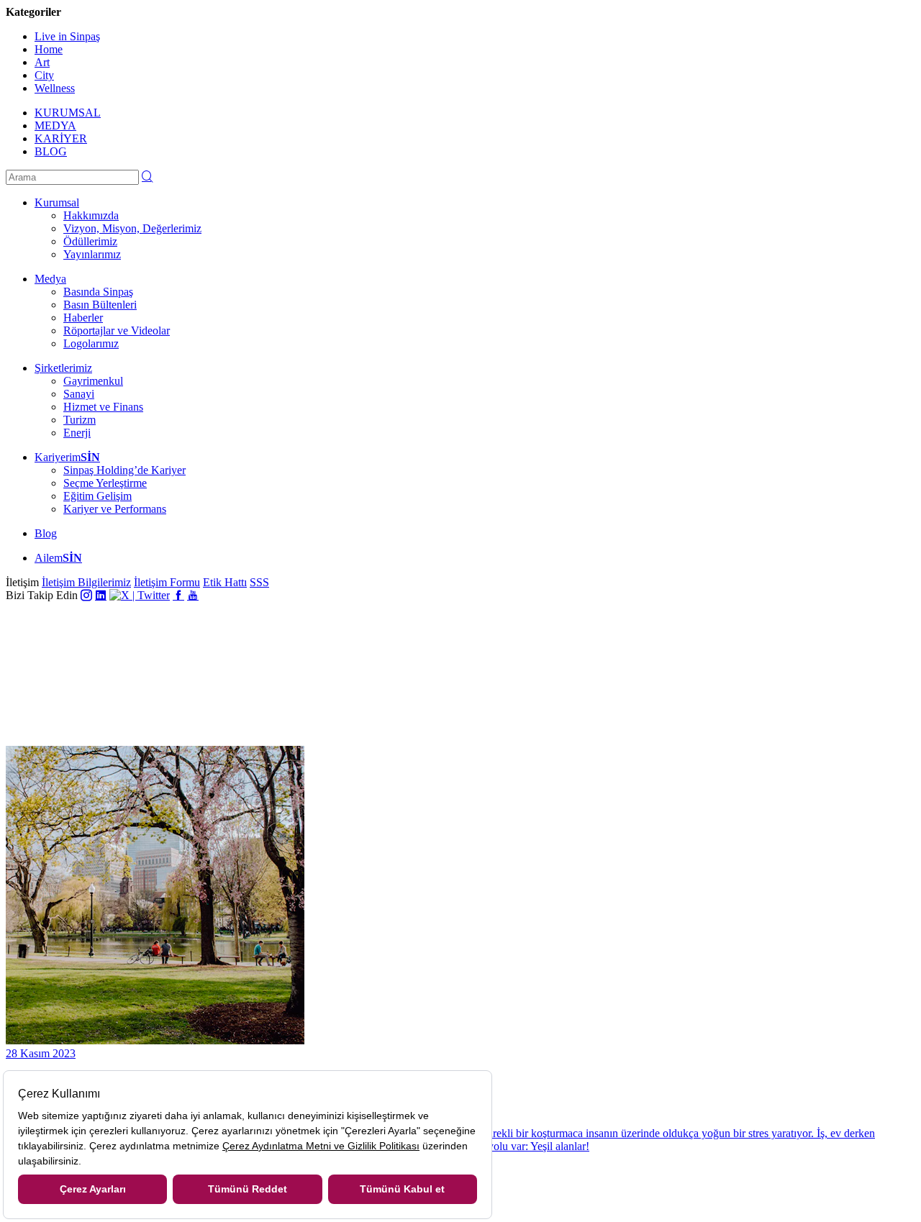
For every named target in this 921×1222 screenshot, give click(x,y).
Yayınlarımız (92, 254)
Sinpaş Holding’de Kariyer (124, 470)
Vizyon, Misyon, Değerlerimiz (132, 228)
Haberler (83, 317)
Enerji (77, 433)
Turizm (79, 420)
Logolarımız (91, 343)
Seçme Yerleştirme (105, 483)
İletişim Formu (167, 582)
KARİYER (61, 138)
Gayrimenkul (93, 381)
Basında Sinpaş (98, 292)
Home (49, 49)
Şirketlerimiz (63, 368)
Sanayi (78, 394)
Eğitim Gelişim (97, 496)
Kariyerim (67, 457)
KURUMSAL (68, 112)
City (44, 75)
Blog (46, 533)
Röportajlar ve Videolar (116, 330)
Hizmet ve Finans (103, 407)
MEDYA (55, 125)
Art (42, 62)
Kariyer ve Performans (114, 509)
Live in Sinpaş (67, 36)
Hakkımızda (91, 215)
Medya (50, 279)
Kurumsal (57, 202)
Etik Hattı (225, 582)
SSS (259, 582)
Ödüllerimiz (90, 241)
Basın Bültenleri (100, 304)
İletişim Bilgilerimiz (86, 582)
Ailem (58, 558)
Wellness (55, 88)
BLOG (51, 151)
